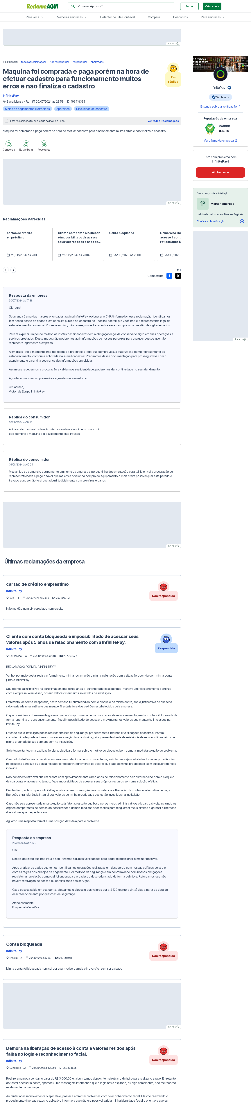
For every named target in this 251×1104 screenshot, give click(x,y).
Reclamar (222, 172)
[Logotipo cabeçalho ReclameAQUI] (43, 6)
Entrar (189, 6)
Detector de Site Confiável (117, 17)
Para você (32, 17)
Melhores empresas (70, 17)
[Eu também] (26, 143)
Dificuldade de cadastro (91, 109)
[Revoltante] (44, 143)
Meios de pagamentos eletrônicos (27, 109)
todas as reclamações (33, 61)
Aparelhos (63, 109)
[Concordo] (9, 143)
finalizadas (97, 61)
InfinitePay (11, 95)
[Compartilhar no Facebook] (169, 276)
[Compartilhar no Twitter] (178, 276)
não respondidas (59, 61)
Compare (154, 17)
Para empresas (211, 17)
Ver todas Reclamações (163, 120)
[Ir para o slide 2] (180, 270)
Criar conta (212, 6)
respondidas (80, 61)
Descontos (180, 17)
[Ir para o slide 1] (178, 270)
